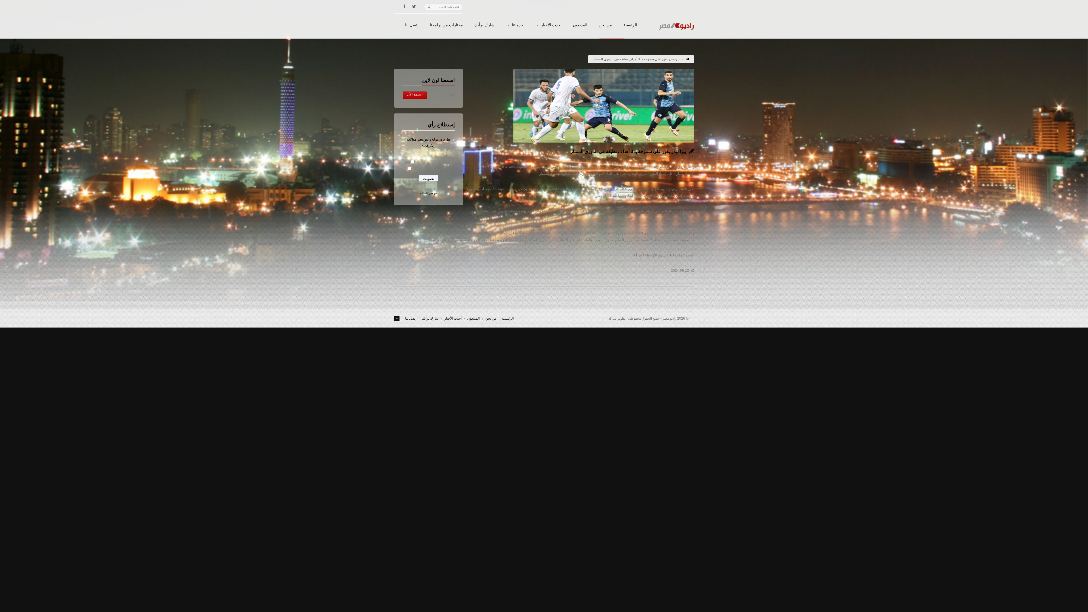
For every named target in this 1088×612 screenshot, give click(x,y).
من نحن (605, 25)
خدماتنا (517, 25)
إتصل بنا (411, 25)
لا (406, 168)
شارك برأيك (484, 25)
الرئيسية (630, 25)
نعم (407, 161)
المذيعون (580, 25)
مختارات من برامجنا (446, 25)
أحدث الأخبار (551, 25)
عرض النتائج (428, 193)
